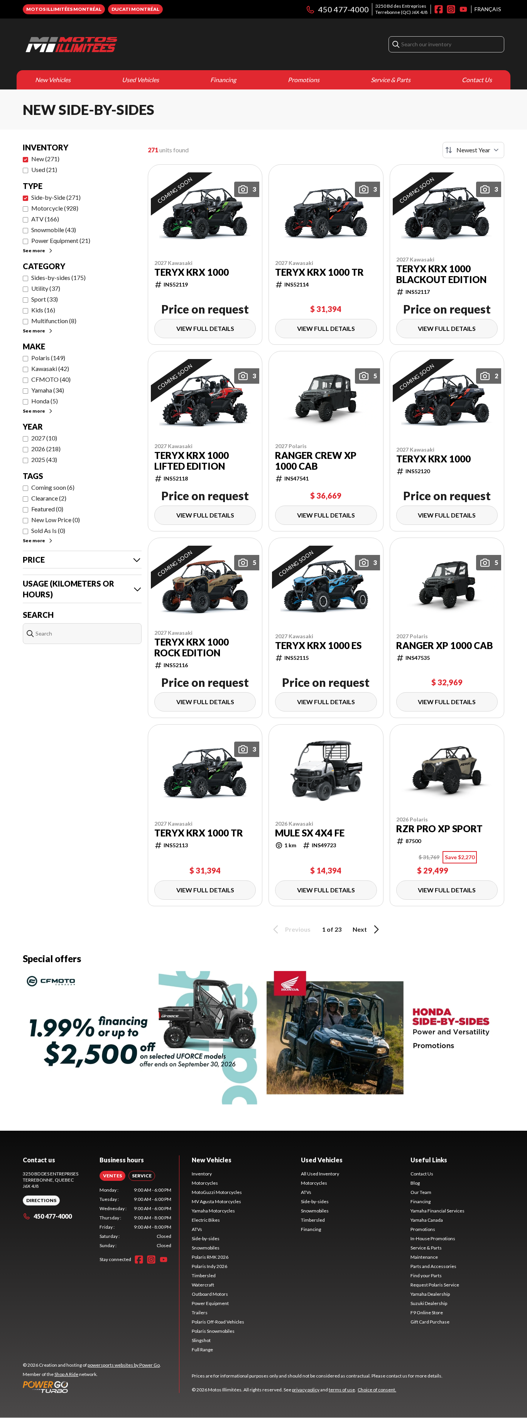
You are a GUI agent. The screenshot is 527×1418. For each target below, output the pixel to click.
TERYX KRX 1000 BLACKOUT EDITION (441, 274)
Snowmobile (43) (53, 229)
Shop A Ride (66, 1374)
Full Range (202, 1349)
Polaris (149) (48, 357)
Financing (223, 79)
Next (360, 929)
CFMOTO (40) (51, 379)
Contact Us (477, 79)
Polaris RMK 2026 (210, 1257)
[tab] (112, 1176)
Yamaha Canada (426, 1220)
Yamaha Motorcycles (213, 1211)
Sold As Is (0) (48, 530)
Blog (415, 1183)
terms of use (342, 1390)
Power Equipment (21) (60, 240)
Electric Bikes (206, 1220)
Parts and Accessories (433, 1266)
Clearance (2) (48, 498)
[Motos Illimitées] (119, 44)
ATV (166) (45, 219)
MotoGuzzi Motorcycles (217, 1192)
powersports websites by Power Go (124, 1365)
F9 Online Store (426, 1312)
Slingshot (201, 1340)
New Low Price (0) (55, 519)
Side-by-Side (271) (56, 197)
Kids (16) (43, 310)
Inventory (202, 1174)
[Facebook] (438, 9)
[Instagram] (451, 9)
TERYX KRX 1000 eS (318, 645)
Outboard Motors (210, 1294)
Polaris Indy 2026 (209, 1266)
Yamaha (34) (47, 390)
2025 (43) (44, 459)
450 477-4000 (343, 9)
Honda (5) (44, 401)
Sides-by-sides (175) (58, 277)
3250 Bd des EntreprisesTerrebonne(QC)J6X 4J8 (401, 9)
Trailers (200, 1312)
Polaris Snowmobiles (213, 1331)
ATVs (197, 1229)
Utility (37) (45, 288)
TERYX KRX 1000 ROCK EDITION (191, 647)
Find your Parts (426, 1275)
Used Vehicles (140, 79)
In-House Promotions (432, 1238)
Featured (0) (47, 509)
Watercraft (203, 1285)
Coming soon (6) (52, 487)
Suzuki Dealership (428, 1303)
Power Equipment (210, 1303)
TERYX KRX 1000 (191, 272)
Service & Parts (390, 79)
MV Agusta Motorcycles (216, 1201)
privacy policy (305, 1390)
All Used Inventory (320, 1174)
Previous (298, 929)
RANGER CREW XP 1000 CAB (315, 461)
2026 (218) (46, 448)
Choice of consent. (377, 1390)
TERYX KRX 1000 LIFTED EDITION (191, 461)
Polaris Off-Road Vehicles (218, 1322)
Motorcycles (205, 1183)
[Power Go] (92, 1387)
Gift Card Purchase (429, 1322)
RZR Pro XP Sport (439, 828)
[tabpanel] (136, 1218)
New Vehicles (53, 79)
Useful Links (428, 1159)
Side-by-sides (206, 1238)
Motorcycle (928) (54, 208)
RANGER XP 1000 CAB (444, 645)
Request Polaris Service (434, 1285)
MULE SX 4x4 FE (310, 833)
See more (34, 250)
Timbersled (204, 1275)
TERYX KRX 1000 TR (319, 272)
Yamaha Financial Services (437, 1211)
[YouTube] (463, 9)
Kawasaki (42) (50, 368)
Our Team (420, 1192)
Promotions (303, 79)
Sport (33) (44, 299)
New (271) (45, 158)
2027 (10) (44, 438)
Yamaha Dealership (430, 1294)
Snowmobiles (206, 1248)
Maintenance (424, 1257)
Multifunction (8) (53, 320)
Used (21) (44, 169)
